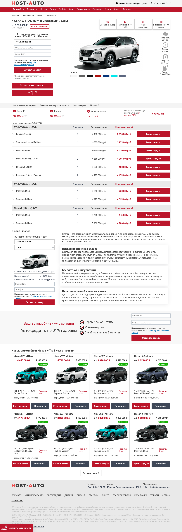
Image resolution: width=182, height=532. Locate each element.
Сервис (116, 9)
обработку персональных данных (26, 63)
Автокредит (32, 9)
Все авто (16, 495)
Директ (43, 9)
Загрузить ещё (91, 473)
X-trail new (51, 15)
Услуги (108, 9)
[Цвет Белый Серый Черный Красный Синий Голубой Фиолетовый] (34, 247)
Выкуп (71, 9)
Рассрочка (97, 9)
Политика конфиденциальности (28, 526)
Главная (15, 15)
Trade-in (62, 9)
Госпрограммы (83, 9)
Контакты (127, 9)
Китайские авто (34, 495)
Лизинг (53, 9)
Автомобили (28, 15)
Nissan (40, 15)
